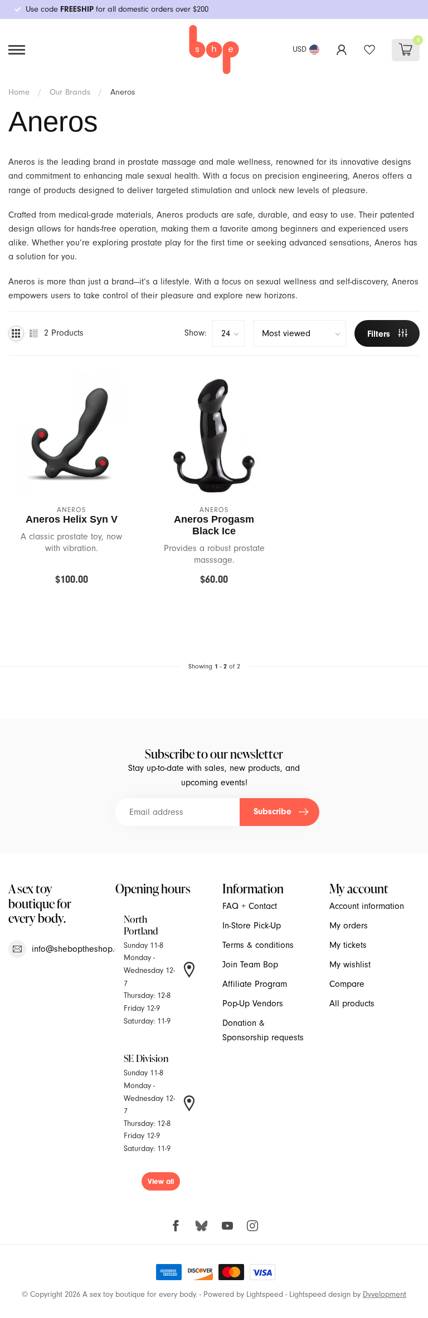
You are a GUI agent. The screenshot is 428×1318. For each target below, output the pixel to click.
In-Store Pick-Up (251, 926)
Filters (380, 334)
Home (19, 92)
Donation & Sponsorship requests (263, 1030)
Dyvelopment (384, 1294)
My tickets (348, 945)
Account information (366, 906)
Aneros (122, 92)
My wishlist (350, 965)
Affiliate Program (254, 984)
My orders (348, 926)
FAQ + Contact (249, 906)
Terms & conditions (258, 945)
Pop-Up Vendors (252, 1004)
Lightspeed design (320, 1294)
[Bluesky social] (201, 1225)
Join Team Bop (250, 965)
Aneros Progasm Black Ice (214, 525)
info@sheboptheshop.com (81, 949)
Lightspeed (264, 1294)
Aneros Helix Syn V (72, 519)
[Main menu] (16, 50)
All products (351, 1004)
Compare (346, 984)
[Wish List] (369, 49)
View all (161, 1181)
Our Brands (70, 92)
